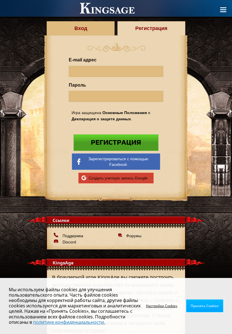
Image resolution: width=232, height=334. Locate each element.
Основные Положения (124, 112)
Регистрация (116, 142)
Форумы (133, 236)
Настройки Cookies (161, 305)
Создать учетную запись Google (118, 178)
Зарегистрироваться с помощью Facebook (118, 162)
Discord (69, 242)
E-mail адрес (82, 59)
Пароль (77, 84)
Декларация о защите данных (101, 119)
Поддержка (73, 236)
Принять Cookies (205, 305)
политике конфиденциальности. (69, 322)
